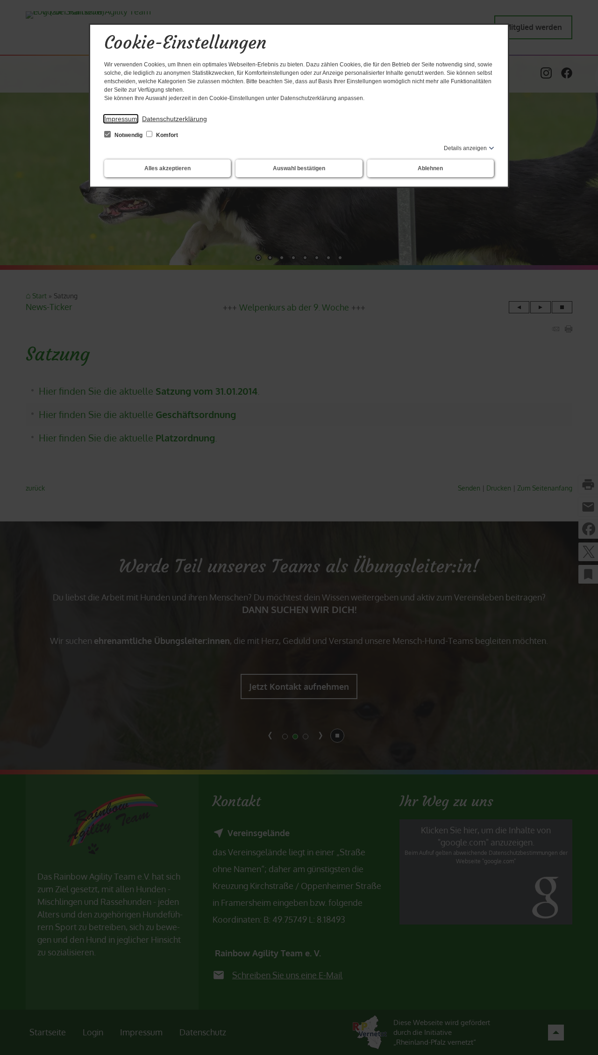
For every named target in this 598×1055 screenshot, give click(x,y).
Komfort (166, 135)
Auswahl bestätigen (299, 168)
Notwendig (128, 135)
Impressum (120, 119)
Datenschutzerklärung (174, 119)
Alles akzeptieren (167, 168)
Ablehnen (430, 168)
